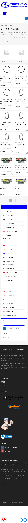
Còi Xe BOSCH (6, 238)
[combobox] (14, 338)
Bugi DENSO (8, 235)
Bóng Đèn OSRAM (10, 227)
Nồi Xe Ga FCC (9, 280)
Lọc (4, 328)
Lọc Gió (7, 253)
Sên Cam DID (9, 299)
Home (2, 25)
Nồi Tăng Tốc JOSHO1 (11, 276)
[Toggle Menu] (26, 18)
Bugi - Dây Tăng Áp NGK (11, 231)
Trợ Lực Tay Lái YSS (10, 307)
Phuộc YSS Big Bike (10, 295)
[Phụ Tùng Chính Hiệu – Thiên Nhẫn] (14, 7)
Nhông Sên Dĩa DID (10, 268)
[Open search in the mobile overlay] (14, 13)
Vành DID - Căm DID (4, 98)
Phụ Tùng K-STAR (10, 288)
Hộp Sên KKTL (9, 249)
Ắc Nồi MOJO (9, 211)
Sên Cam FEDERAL (10, 303)
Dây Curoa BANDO (10, 246)
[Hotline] (4, 520)
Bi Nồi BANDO (9, 219)
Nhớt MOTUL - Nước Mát (11, 272)
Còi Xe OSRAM (9, 242)
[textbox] (14, 338)
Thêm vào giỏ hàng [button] (12, 85)
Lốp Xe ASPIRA (9, 257)
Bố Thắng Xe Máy (10, 223)
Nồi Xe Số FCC (9, 284)
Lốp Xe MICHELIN (10, 264)
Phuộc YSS (8, 291)
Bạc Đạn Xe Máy (9, 215)
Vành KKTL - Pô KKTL (11, 315)
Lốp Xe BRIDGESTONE (8, 261)
